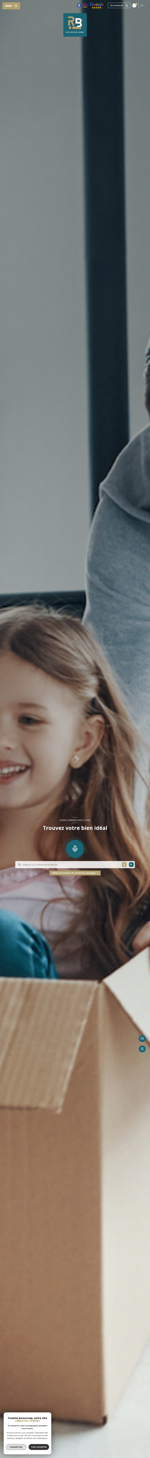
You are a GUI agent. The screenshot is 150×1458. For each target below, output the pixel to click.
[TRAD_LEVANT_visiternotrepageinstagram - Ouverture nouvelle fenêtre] (85, 5)
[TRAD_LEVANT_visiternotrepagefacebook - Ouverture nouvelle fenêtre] (79, 5)
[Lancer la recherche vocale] (75, 848)
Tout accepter (39, 1447)
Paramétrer (16, 1447)
